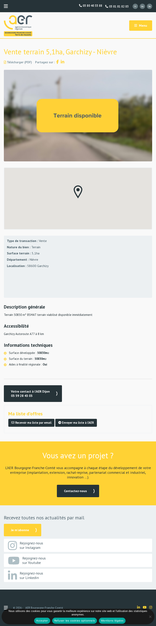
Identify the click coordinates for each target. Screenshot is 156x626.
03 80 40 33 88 (92, 6)
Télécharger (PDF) (19, 62)
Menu (142, 25)
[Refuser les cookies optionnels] (150, 617)
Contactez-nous (75, 491)
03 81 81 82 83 (118, 6)
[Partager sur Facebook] (57, 62)
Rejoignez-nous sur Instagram (31, 545)
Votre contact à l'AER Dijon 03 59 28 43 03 (30, 393)
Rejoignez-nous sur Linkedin (31, 575)
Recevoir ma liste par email (32, 423)
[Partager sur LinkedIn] (62, 62)
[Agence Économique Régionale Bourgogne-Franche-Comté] (18, 25)
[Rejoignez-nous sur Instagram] (150, 607)
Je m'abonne (20, 530)
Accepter (42, 620)
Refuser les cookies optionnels (74, 620)
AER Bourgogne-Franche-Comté (44, 608)
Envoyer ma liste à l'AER (77, 423)
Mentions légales (112, 620)
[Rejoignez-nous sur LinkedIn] (138, 607)
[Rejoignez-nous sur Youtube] (144, 607)
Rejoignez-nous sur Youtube (34, 560)
